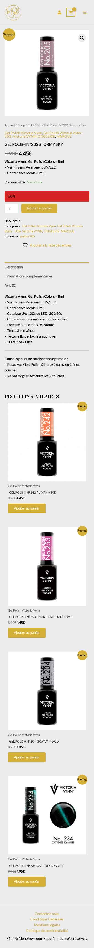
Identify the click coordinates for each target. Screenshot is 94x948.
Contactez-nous (47, 914)
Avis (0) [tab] (10, 285)
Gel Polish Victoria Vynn (23, 133)
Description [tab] (14, 267)
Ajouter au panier (39, 208)
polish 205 (27, 236)
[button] (82, 38)
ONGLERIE (46, 136)
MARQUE (35, 125)
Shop (21, 125)
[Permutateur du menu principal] (84, 12)
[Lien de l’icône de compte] (59, 12)
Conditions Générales (47, 919)
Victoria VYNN (24, 136)
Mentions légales (47, 925)
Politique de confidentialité (47, 931)
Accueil (10, 125)
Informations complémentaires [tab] (28, 276)
